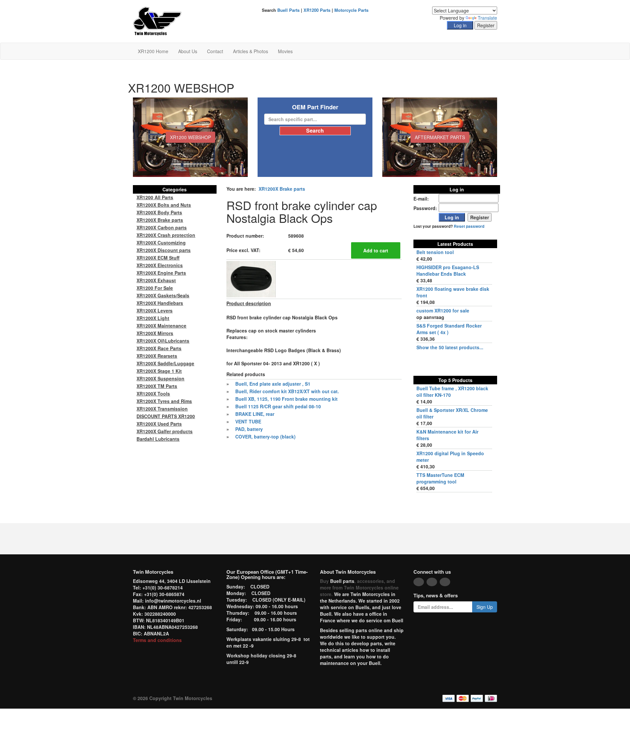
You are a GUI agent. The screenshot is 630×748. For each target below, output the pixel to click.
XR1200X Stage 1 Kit (159, 371)
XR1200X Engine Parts (161, 272)
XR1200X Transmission (162, 408)
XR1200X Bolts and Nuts (163, 205)
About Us (187, 51)
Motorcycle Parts (351, 10)
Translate (487, 17)
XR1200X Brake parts (282, 188)
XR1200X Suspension (160, 378)
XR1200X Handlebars (159, 303)
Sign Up (484, 607)
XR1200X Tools (153, 393)
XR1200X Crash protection (165, 235)
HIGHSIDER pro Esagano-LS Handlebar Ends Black (447, 270)
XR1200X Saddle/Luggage (165, 363)
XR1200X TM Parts (156, 386)
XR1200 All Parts (154, 197)
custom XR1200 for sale (442, 310)
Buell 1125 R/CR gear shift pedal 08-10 (278, 406)
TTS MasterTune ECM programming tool (440, 478)
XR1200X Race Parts (158, 348)
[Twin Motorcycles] (157, 20)
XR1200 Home (153, 51)
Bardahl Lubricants (157, 439)
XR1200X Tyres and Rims (164, 401)
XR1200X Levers (154, 310)
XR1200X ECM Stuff (157, 257)
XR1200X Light (152, 318)
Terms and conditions (157, 640)
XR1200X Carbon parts (161, 227)
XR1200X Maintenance (161, 325)
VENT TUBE (248, 421)
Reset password (469, 226)
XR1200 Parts (317, 10)
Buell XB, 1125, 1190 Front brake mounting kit (286, 398)
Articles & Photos (250, 51)
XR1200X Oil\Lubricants (162, 340)
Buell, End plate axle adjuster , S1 (272, 383)
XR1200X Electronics (159, 265)
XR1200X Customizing (161, 242)
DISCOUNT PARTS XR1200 (165, 416)
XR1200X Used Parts (159, 423)
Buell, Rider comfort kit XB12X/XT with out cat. (287, 391)
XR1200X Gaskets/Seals (162, 295)
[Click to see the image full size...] (251, 278)
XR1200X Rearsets (156, 356)
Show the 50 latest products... (449, 347)
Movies (285, 51)
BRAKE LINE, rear (254, 414)
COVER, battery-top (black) (265, 436)
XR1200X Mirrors (154, 333)
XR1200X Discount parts (163, 250)
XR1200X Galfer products (164, 431)
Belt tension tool (435, 252)
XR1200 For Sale (154, 288)
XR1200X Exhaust (156, 280)
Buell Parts (288, 10)
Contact (215, 51)
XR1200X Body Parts (159, 212)
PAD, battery (249, 429)
